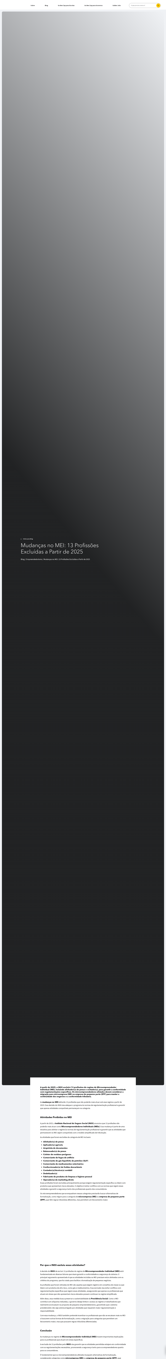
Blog (46, 5)
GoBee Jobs (117, 5)
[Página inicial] (13, 5)
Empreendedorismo (34, 559)
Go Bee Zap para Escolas (66, 5)
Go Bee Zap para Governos (93, 5)
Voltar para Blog (28, 539)
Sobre (33, 5)
